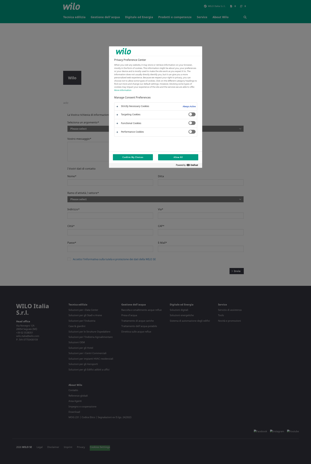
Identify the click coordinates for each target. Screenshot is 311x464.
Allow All (178, 157)
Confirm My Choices (132, 157)
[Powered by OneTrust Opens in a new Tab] (188, 166)
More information (122, 90)
